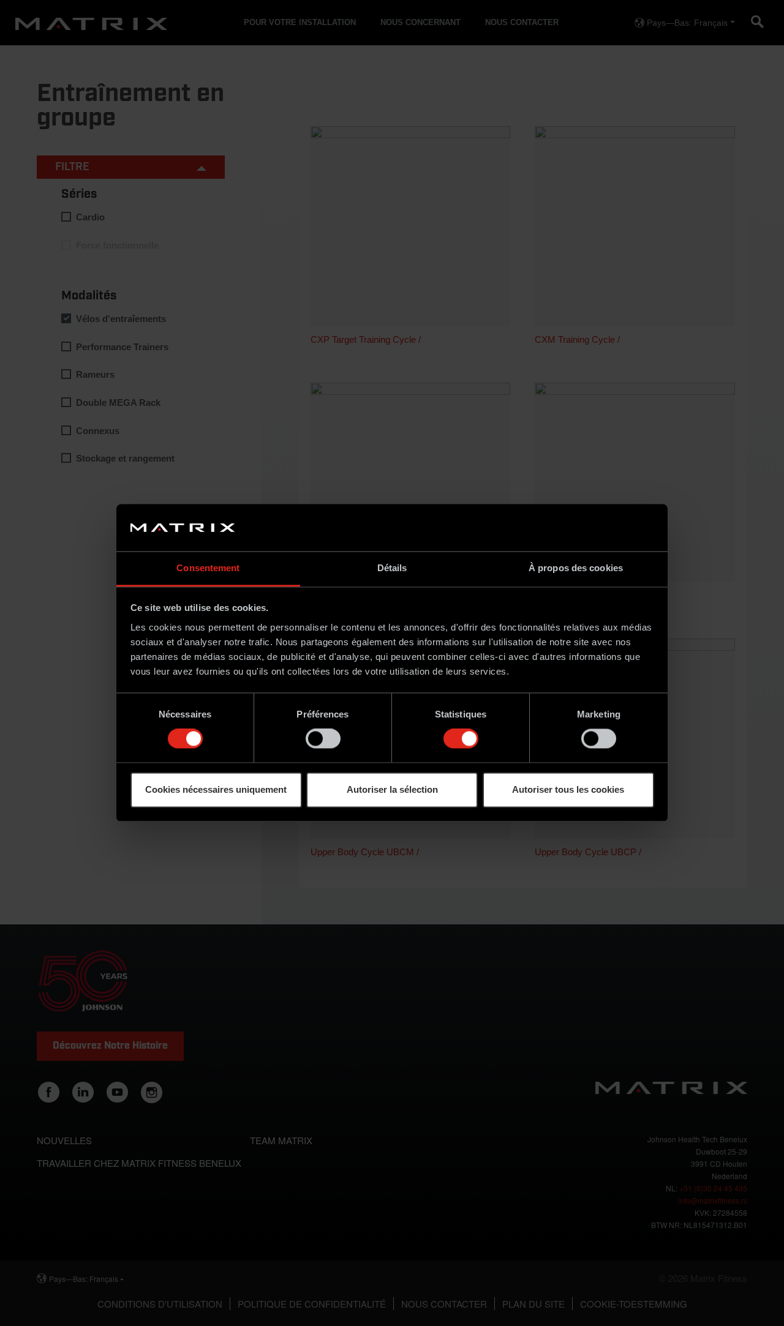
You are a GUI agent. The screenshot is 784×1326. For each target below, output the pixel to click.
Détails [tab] (392, 568)
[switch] (323, 739)
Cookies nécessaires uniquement (216, 789)
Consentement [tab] (207, 568)
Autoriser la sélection (392, 789)
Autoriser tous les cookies (568, 789)
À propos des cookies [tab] (576, 568)
